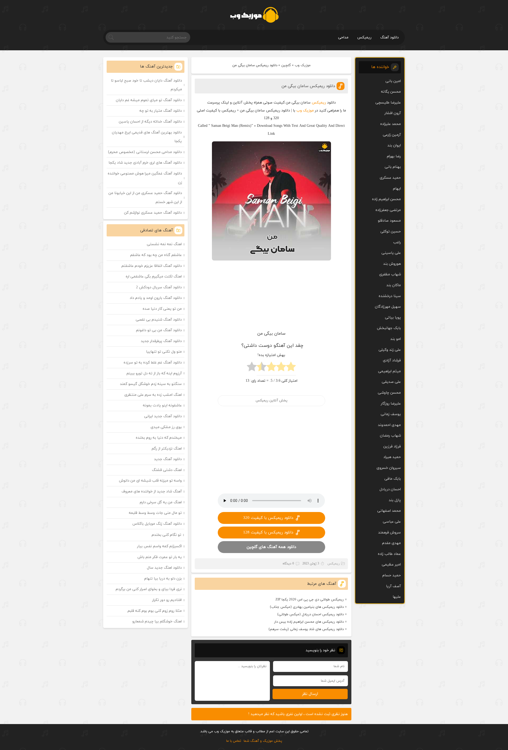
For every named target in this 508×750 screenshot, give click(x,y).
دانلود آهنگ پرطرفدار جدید (161, 341)
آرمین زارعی (392, 134)
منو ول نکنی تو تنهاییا (164, 351)
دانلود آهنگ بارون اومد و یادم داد (156, 297)
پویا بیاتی (393, 317)
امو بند (395, 339)
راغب (397, 242)
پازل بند (395, 500)
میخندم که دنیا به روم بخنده (159, 437)
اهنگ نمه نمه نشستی (164, 244)
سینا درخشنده (390, 296)
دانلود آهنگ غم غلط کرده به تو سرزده (153, 362)
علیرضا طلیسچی (388, 102)
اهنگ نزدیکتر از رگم (167, 448)
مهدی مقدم (391, 543)
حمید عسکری (390, 177)
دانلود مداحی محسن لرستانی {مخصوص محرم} (145, 152)
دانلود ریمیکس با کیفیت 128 (268, 532)
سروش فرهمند (389, 532)
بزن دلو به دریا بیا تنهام (163, 578)
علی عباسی (392, 521)
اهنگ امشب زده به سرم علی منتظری (153, 394)
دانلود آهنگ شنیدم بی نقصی (159, 319)
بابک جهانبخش (389, 328)
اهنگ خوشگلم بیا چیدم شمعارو (157, 621)
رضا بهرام (394, 156)
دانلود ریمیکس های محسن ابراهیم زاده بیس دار (309, 621)
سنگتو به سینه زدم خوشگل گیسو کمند (151, 384)
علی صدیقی (391, 381)
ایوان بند (394, 145)
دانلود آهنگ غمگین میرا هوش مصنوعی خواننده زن (145, 178)
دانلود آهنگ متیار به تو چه (160, 110)
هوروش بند (392, 263)
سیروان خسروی (389, 467)
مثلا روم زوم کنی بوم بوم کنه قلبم (155, 610)
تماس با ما (233, 741)
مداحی (343, 37)
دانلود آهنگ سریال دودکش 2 (159, 287)
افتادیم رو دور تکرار (167, 600)
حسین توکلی (390, 231)
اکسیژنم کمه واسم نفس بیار (159, 546)
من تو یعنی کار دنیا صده (162, 308)
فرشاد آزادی (392, 360)
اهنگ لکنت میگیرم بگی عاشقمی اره (154, 276)
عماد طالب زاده (389, 553)
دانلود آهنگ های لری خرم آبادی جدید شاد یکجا (145, 162)
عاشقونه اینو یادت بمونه (162, 405)
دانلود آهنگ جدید (168, 459)
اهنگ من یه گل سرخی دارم (161, 502)
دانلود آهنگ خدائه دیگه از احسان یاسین (150, 121)
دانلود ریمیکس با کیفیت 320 (268, 518)
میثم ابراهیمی (389, 371)
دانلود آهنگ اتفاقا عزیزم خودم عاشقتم (151, 265)
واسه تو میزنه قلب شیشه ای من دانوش (150, 480)
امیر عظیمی (391, 564)
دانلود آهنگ (389, 37)
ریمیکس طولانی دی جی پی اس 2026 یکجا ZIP (309, 599)
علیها (397, 596)
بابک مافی (392, 478)
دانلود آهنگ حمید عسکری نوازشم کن (153, 212)
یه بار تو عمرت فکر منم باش (160, 557)
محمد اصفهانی (389, 510)
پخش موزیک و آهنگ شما (263, 741)
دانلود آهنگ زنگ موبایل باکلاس (157, 523)
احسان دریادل (390, 489)
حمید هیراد (392, 457)
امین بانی (393, 81)
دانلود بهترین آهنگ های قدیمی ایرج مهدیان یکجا (147, 137)
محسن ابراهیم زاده (386, 199)
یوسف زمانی (391, 414)
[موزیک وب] (254, 15)
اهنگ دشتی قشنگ (167, 470)
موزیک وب (303, 65)
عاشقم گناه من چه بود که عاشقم (156, 255)
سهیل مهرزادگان (388, 306)
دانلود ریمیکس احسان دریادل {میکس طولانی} (310, 614)
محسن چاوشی (389, 392)
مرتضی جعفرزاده (388, 210)
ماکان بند (393, 285)
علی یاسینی (391, 252)
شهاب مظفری (390, 274)
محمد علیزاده (390, 124)
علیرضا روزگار (391, 403)
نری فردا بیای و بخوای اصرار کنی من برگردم (149, 589)
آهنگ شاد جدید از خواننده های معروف (151, 491)
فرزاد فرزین (392, 446)
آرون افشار (392, 113)
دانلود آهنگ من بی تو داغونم (159, 330)
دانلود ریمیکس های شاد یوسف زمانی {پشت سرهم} (306, 629)
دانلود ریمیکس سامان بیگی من (308, 86)
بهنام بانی (393, 166)
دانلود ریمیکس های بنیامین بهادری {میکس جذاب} (307, 607)
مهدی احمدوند (389, 425)
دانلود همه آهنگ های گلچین (271, 547)
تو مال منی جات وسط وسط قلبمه (155, 512)
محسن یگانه (391, 91)
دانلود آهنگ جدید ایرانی (163, 416)
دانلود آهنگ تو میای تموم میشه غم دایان (149, 100)
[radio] (291, 368)
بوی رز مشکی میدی (166, 427)
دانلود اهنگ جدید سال (164, 567)
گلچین (286, 65)
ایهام (397, 188)
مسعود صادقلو (389, 220)
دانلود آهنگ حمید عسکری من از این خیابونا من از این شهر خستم (145, 198)
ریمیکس (364, 37)
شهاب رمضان (390, 435)
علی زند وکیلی (390, 349)
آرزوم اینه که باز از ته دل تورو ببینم (154, 373)
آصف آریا (393, 586)
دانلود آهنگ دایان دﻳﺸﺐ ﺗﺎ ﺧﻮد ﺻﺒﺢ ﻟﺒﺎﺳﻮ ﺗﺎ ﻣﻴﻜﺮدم (146, 85)
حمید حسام (391, 575)
